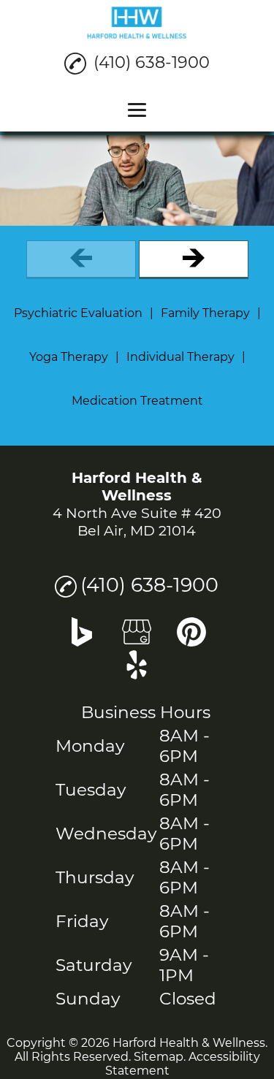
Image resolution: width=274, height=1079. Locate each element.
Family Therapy (205, 313)
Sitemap (158, 1057)
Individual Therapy (180, 357)
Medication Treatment (137, 401)
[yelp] (136, 674)
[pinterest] (191, 641)
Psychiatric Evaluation (78, 313)
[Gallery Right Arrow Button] (193, 259)
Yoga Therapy (68, 357)
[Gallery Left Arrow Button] (81, 259)
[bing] (81, 641)
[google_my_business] (136, 641)
